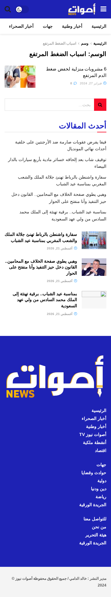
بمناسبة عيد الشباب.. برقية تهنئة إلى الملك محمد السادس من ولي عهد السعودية (45, 299)
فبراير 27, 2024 (91, 83)
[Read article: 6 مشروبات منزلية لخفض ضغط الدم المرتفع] (20, 77)
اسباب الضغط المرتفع (59, 43)
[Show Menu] (103, 9)
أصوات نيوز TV (92, 434)
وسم (84, 43)
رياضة (101, 496)
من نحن (99, 526)
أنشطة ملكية (94, 442)
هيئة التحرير (95, 534)
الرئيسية (99, 26)
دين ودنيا (98, 488)
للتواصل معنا (95, 518)
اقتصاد (100, 450)
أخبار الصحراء (21, 26)
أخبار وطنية (72, 26)
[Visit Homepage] (82, 9)
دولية (101, 480)
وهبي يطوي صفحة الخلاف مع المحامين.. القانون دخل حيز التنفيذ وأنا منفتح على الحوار (41, 267)
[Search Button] (8, 9)
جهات (48, 26)
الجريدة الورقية (92, 504)
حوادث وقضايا (93, 472)
